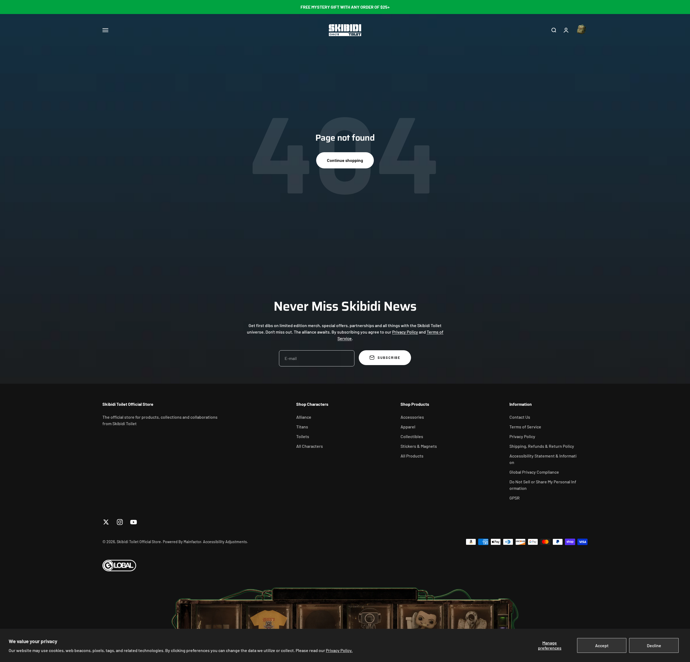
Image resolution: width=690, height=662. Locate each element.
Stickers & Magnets (419, 446)
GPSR (514, 497)
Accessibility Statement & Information (543, 459)
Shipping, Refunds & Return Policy (541, 446)
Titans (302, 426)
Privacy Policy (405, 331)
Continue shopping (345, 160)
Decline (654, 645)
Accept (602, 645)
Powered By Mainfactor (182, 541)
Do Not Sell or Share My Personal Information (542, 485)
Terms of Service (525, 426)
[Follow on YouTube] (133, 522)
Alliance (303, 417)
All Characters (309, 446)
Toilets (302, 436)
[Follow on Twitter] (106, 522)
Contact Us (519, 417)
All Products (412, 455)
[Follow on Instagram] (119, 522)
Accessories (412, 417)
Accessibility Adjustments (225, 541)
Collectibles (412, 436)
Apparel (408, 426)
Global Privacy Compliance (534, 471)
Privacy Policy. (339, 650)
